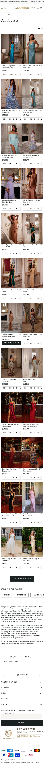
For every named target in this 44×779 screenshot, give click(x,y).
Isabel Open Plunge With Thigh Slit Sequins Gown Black (9, 516)
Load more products (22, 579)
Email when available (11, 343)
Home (3, 15)
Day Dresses (21, 595)
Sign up (22, 723)
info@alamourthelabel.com (10, 644)
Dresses (7, 595)
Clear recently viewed (11, 661)
